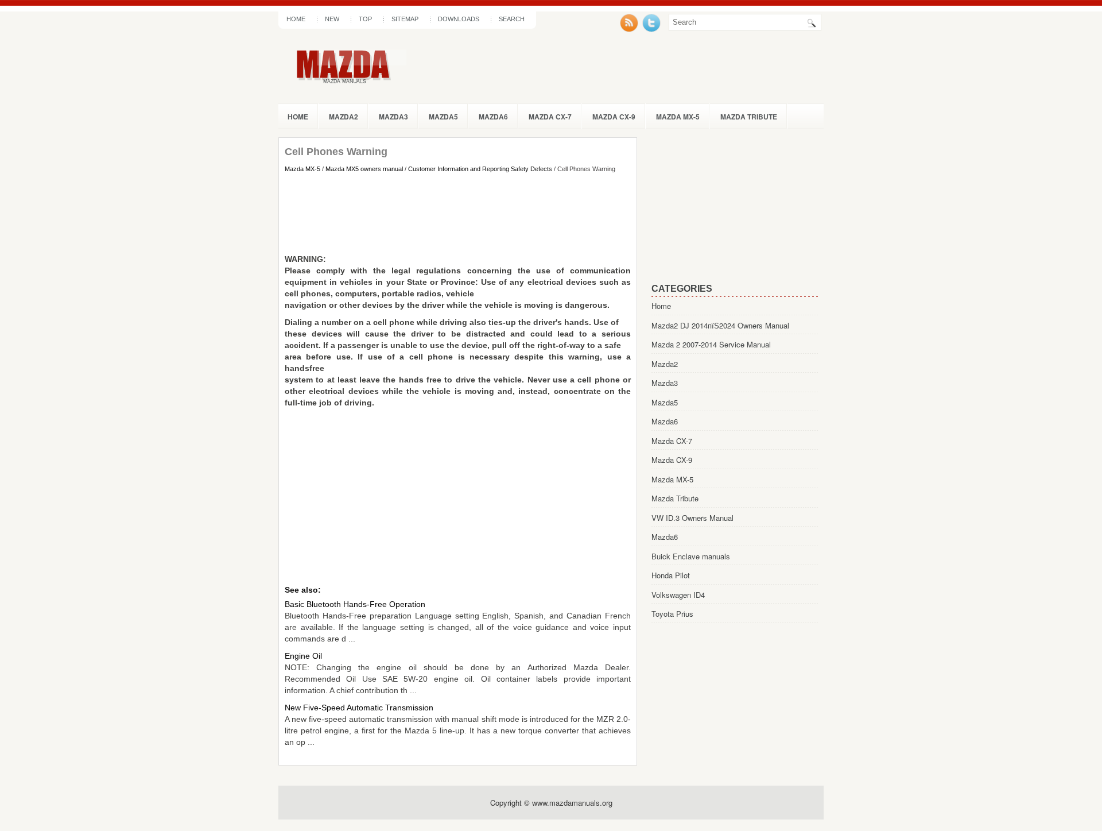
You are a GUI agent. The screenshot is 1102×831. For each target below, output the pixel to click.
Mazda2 (343, 116)
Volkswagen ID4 (678, 594)
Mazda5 (443, 116)
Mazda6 (493, 116)
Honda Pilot (670, 575)
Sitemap (404, 19)
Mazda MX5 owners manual (364, 168)
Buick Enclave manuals (690, 556)
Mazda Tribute (748, 116)
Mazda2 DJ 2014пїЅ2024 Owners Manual (720, 325)
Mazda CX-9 (613, 116)
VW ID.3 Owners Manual (692, 517)
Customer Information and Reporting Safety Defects (480, 168)
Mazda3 (393, 116)
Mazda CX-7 (550, 116)
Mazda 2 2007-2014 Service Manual (711, 344)
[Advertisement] (458, 213)
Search (512, 19)
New (332, 19)
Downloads (458, 19)
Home (295, 19)
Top (365, 19)
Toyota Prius (672, 613)
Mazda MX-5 (678, 116)
